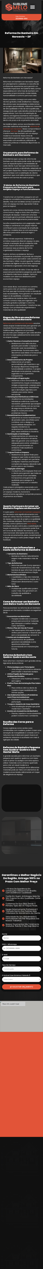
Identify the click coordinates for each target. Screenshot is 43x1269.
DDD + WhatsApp (9, 944)
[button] (32, 7)
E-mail (4, 954)
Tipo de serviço (8, 965)
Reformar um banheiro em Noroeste (18, 323)
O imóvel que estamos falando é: (16, 975)
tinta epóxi (31, 523)
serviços (14, 131)
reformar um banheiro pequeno (27, 512)
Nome (4, 934)
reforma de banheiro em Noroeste (21, 127)
